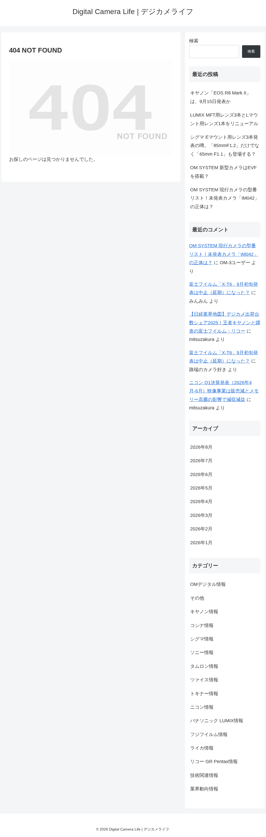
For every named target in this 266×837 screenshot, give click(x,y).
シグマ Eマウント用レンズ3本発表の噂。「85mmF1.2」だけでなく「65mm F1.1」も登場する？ (224, 146)
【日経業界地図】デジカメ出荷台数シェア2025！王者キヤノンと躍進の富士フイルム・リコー (224, 323)
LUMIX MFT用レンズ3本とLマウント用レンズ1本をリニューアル (224, 119)
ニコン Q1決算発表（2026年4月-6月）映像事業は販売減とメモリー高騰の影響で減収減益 (224, 391)
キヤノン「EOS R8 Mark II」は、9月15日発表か (220, 97)
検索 (193, 40)
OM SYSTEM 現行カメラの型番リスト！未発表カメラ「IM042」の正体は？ (224, 198)
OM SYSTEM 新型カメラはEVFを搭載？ (223, 172)
